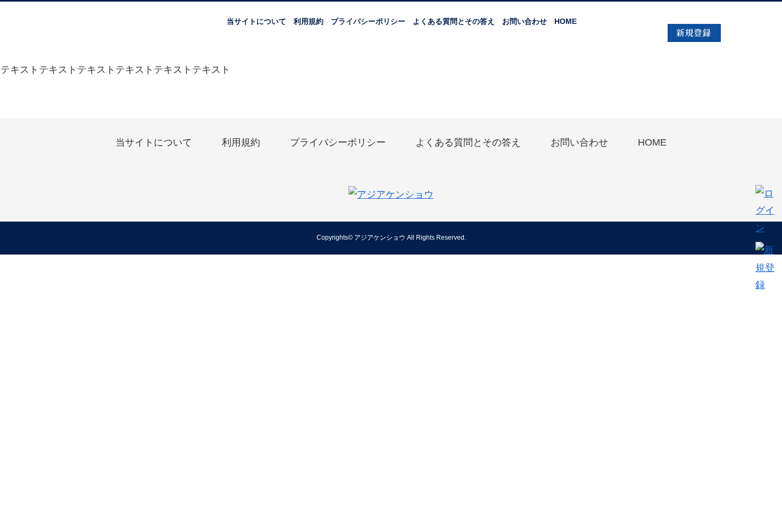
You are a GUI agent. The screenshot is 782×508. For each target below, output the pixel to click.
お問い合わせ (524, 21)
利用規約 (308, 21)
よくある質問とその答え (454, 21)
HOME (565, 21)
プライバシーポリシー (368, 21)
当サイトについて (256, 21)
